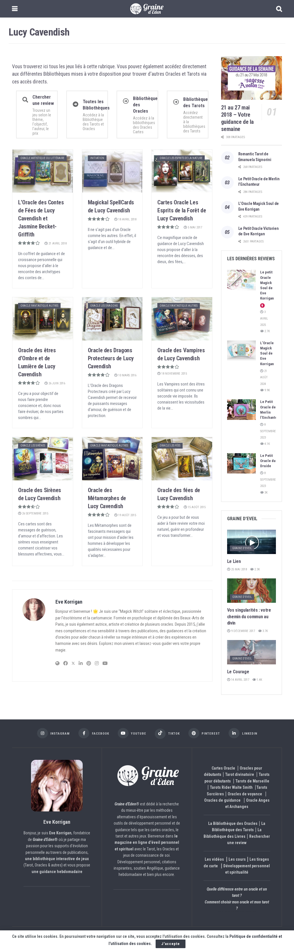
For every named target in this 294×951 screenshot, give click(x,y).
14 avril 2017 (239, 680)
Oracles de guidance (222, 800)
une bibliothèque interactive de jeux (57, 858)
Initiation (97, 158)
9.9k (267, 390)
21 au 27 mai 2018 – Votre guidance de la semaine (237, 118)
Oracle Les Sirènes (32, 445)
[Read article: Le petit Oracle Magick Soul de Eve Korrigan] (241, 280)
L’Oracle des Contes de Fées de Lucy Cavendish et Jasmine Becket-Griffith (41, 218)
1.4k (259, 680)
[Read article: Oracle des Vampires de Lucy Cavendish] (182, 319)
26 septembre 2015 (34, 513)
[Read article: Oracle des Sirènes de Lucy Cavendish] (42, 458)
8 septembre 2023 (268, 431)
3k (266, 492)
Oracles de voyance (245, 794)
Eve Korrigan (68, 602)
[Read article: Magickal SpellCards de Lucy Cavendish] (112, 171)
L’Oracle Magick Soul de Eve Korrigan (267, 353)
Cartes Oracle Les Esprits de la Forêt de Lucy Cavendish (181, 210)
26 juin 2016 (56, 383)
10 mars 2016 (126, 375)
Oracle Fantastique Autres (39, 305)
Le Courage (238, 671)
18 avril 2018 (126, 219)
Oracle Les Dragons (104, 305)
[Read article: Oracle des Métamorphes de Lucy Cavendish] (112, 458)
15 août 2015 (196, 507)
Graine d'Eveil (242, 548)
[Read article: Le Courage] (251, 652)
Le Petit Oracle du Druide (268, 460)
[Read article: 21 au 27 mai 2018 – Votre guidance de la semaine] (251, 78)
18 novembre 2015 (173, 373)
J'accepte (170, 944)
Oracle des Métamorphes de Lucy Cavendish (107, 498)
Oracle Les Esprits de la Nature (181, 158)
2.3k (257, 569)
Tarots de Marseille (252, 781)
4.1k (267, 444)
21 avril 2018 (57, 243)
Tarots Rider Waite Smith (231, 787)
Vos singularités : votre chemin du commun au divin (249, 616)
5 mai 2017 (194, 227)
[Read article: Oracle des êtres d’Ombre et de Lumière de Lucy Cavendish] (42, 319)
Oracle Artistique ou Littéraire (42, 158)
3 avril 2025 (264, 318)
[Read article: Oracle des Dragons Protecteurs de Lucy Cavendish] (112, 319)
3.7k (265, 631)
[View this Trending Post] (262, 306)
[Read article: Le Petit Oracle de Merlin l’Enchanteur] (241, 409)
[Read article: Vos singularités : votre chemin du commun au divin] (251, 590)
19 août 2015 (126, 515)
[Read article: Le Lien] (251, 542)
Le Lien (234, 561)
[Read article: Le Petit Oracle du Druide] (241, 463)
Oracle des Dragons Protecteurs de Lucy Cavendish (111, 358)
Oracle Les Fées (170, 445)
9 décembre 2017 (242, 631)
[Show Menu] (15, 8)
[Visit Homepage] (146, 9)
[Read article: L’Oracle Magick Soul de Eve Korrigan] (241, 351)
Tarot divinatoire (239, 774)
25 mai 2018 (238, 569)
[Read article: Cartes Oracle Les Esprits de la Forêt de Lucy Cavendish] (182, 171)
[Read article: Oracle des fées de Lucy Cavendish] (182, 458)
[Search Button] (279, 8)
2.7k (267, 331)
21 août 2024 (264, 377)
